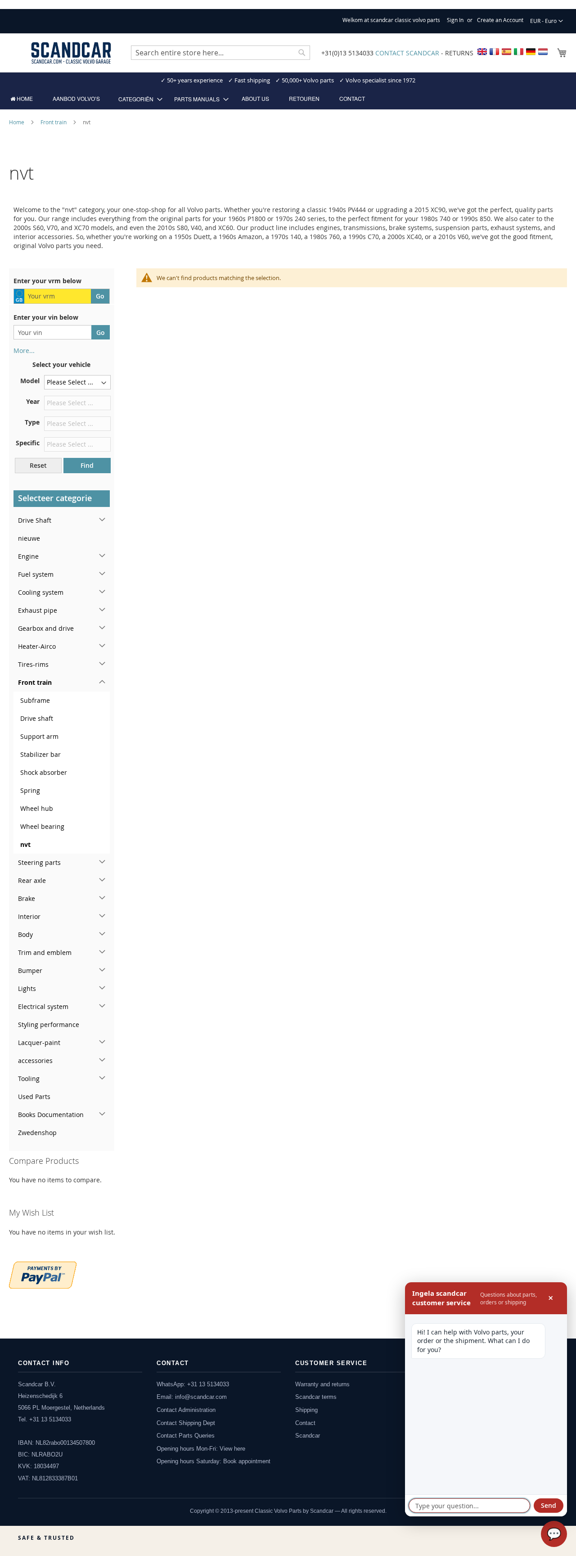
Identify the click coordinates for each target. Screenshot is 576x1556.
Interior (29, 916)
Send (548, 1505)
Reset (38, 465)
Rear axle (32, 880)
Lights (27, 988)
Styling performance (48, 1024)
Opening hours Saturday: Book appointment (213, 1461)
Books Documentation (51, 1114)
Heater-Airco (37, 646)
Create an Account (500, 19)
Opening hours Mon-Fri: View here (201, 1448)
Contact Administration (186, 1410)
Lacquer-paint (39, 1042)
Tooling (29, 1078)
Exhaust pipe (37, 610)
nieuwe (29, 538)
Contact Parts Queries (186, 1435)
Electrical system (43, 1006)
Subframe (35, 700)
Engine (28, 556)
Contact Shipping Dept (186, 1423)
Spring (30, 790)
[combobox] (220, 52)
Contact (305, 1423)
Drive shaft (36, 718)
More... (24, 350)
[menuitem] (22, 98)
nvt (25, 844)
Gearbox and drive (46, 628)
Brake (26, 898)
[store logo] (71, 53)
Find (87, 465)
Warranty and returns (322, 1384)
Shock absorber (43, 772)
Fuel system (36, 574)
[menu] (288, 98)
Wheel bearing (42, 826)
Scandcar (307, 1435)
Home (17, 122)
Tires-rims (33, 664)
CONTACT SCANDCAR (407, 53)
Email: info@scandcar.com (192, 1396)
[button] (546, 21)
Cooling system (40, 592)
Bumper (30, 970)
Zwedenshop (37, 1132)
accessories (35, 1060)
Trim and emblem (45, 952)
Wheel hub (36, 808)
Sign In (455, 19)
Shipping (306, 1410)
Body (25, 934)
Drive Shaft (34, 520)
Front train (54, 122)
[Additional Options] (42, 1274)
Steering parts (39, 862)
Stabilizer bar (40, 754)
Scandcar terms (316, 1396)
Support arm (39, 736)
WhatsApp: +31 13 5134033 (193, 1384)
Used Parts (34, 1096)
